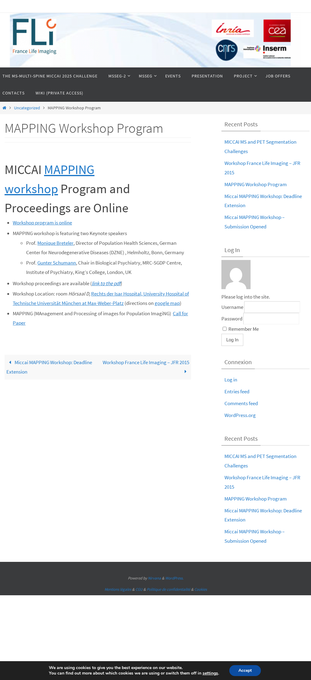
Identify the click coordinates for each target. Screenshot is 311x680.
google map (167, 303)
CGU (138, 589)
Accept (245, 670)
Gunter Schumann (56, 262)
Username (232, 307)
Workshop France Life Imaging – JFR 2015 (146, 362)
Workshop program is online (42, 222)
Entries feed (236, 391)
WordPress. (174, 578)
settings (210, 673)
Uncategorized (27, 108)
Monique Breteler (55, 243)
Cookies (200, 589)
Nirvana (154, 578)
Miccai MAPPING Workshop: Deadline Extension (49, 367)
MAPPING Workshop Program (255, 184)
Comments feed (241, 403)
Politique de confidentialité (168, 589)
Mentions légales (117, 589)
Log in (230, 379)
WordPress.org (240, 415)
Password (231, 318)
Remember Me (243, 329)
